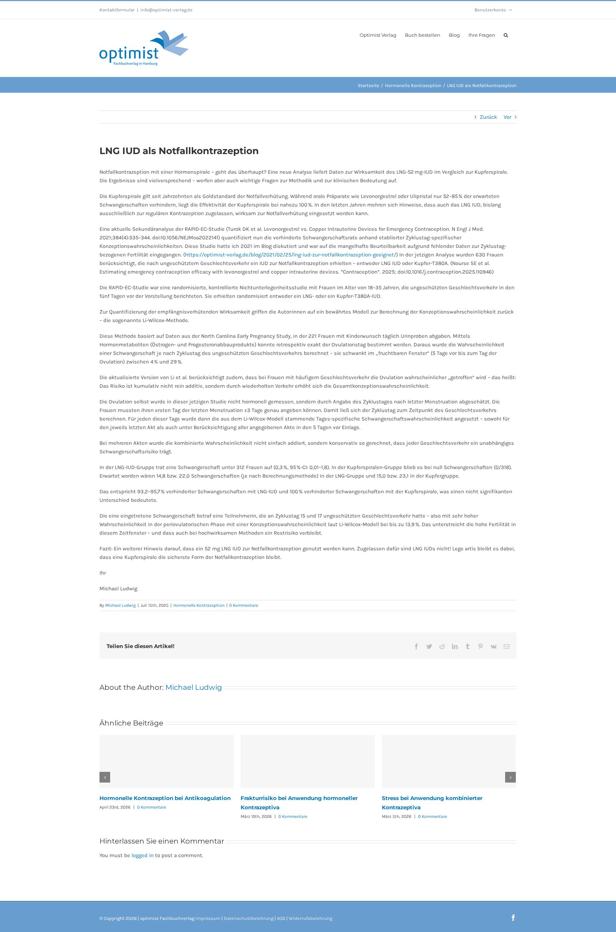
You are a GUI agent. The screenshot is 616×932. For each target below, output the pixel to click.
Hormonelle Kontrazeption (199, 605)
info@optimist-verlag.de (166, 9)
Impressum (207, 918)
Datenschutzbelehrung (248, 918)
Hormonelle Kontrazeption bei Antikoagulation (165, 798)
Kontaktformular (117, 9)
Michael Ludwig (120, 605)
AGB (281, 918)
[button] (506, 34)
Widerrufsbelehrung (310, 918)
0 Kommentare (243, 605)
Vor (507, 117)
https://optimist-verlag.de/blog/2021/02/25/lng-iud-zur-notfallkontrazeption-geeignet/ (290, 254)
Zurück (488, 117)
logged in (143, 855)
